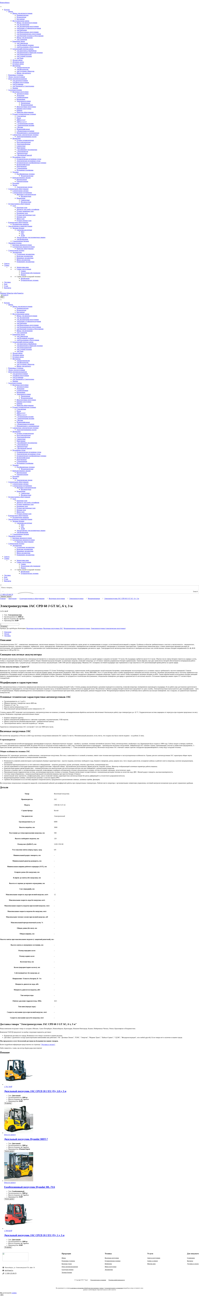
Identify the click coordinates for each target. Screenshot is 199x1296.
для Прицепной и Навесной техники (30, 52)
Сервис (6, 265)
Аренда (6, 263)
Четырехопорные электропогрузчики (77, 628)
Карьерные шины (18, 41)
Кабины (19, 110)
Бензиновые (21, 99)
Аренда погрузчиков (153, 1258)
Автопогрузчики (23, 93)
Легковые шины (18, 62)
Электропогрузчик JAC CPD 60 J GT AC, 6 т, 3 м (121, 598)
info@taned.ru (9, 1270)
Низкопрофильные (23, 129)
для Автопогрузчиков (20, 80)
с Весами (20, 127)
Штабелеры (16, 138)
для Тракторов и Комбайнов (26, 51)
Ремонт (23, 275)
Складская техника (15, 90)
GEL (22, 234)
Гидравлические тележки (112, 1261)
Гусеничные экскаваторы (26, 254)
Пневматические (23, 15)
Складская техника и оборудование (31, 598)
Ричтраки (15, 183)
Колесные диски (67, 1264)
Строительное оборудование (18, 189)
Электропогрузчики (24, 101)
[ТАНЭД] (4, 295)
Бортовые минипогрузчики (22, 245)
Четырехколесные (27, 176)
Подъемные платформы (25, 170)
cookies (14, 1293)
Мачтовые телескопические (26, 194)
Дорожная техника (15, 243)
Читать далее (9, 1151)
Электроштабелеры (23, 144)
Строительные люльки (20, 191)
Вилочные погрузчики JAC (53, 628)
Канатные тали (22, 207)
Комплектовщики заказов (21, 178)
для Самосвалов (22, 43)
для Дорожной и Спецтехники (23, 86)
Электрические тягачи (24, 187)
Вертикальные (22, 179)
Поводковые (21, 148)
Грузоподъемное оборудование (19, 204)
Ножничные (21, 198)
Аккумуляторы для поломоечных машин (31, 237)
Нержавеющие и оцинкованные (28, 133)
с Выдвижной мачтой (24, 155)
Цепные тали (21, 217)
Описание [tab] (7, 632)
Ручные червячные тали (25, 211)
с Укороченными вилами (25, 125)
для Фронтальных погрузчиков (28, 32)
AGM (23, 235)
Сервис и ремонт (152, 1261)
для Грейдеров (22, 30)
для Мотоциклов (22, 69)
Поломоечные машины (20, 224)
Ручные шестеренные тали (26, 215)
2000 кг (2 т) (21, 120)
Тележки (15, 172)
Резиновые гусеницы (15, 75)
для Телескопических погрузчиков (29, 34)
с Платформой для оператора (27, 149)
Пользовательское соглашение (98, 1280)
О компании (191, 1258)
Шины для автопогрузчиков (22, 13)
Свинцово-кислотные (24, 230)
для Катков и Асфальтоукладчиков (29, 28)
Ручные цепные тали (24, 220)
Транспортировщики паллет (27, 136)
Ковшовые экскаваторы (25, 258)
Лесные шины (17, 60)
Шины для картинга (24, 73)
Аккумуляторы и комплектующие (20, 226)
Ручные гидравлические (25, 140)
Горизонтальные (22, 181)
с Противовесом (22, 151)
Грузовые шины (18, 64)
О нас (6, 286)
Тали (14, 206)
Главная (3, 598)
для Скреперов (22, 39)
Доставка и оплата (193, 1264)
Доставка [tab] (7, 636)
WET (22, 232)
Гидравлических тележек (29, 280)
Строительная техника (16, 250)
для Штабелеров (22, 239)
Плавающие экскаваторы (25, 262)
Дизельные (20, 95)
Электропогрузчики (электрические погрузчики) (108, 628)
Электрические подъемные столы (28, 161)
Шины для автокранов (25, 37)
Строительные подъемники (22, 192)
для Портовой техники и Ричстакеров (30, 36)
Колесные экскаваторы (25, 256)
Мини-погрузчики (110, 1266)
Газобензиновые (22, 97)
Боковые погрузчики (24, 108)
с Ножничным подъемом (25, 131)
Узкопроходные (22, 153)
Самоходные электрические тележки (25, 135)
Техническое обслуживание (30, 273)
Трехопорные (25, 103)
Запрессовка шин (23, 267)
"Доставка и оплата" (48, 1044)
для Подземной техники (25, 45)
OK (2, 1295)
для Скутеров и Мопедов (25, 71)
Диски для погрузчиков (16, 77)
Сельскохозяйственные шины (22, 49)
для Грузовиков (17, 84)
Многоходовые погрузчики (26, 107)
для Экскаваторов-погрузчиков (28, 26)
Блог (5, 284)
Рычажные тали (22, 213)
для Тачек (20, 58)
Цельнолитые (21, 17)
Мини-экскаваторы (23, 260)
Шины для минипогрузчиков (27, 23)
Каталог (7, 9)
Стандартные (21, 116)
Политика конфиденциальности (117, 1280)
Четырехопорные (27, 105)
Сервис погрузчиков (24, 269)
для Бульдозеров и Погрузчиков (28, 47)
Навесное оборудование (25, 112)
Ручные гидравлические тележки (24, 114)
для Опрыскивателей (24, 54)
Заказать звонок (6, 596)
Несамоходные (26, 196)
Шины (10, 11)
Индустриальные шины (20, 21)
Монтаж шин (151, 1264)
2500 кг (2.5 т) (22, 121)
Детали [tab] (6, 634)
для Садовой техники (24, 56)
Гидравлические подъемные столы (29, 159)
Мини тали (20, 219)
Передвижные (22, 166)
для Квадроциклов (23, 67)
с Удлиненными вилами (25, 123)
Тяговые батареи (18, 228)
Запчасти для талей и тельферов (28, 209)
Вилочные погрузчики (20, 92)
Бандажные (21, 19)
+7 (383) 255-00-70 (6, 594)
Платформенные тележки (26, 174)
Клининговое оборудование (18, 222)
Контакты (7, 288)
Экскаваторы (17, 252)
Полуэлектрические (24, 142)
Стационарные (22, 168)
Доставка (7, 282)
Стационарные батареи (20, 241)
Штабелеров (25, 278)
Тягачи (14, 185)
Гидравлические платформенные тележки (31, 163)
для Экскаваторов (23, 24)
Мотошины (16, 65)
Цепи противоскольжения (17, 79)
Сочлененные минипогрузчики (23, 247)
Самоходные (21, 146)
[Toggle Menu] (1, 6)
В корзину (4, 626)
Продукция (12, 598)
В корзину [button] (8, 1103)
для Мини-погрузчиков (20, 82)
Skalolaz (15, 88)
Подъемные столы (18, 157)
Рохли (19, 118)
